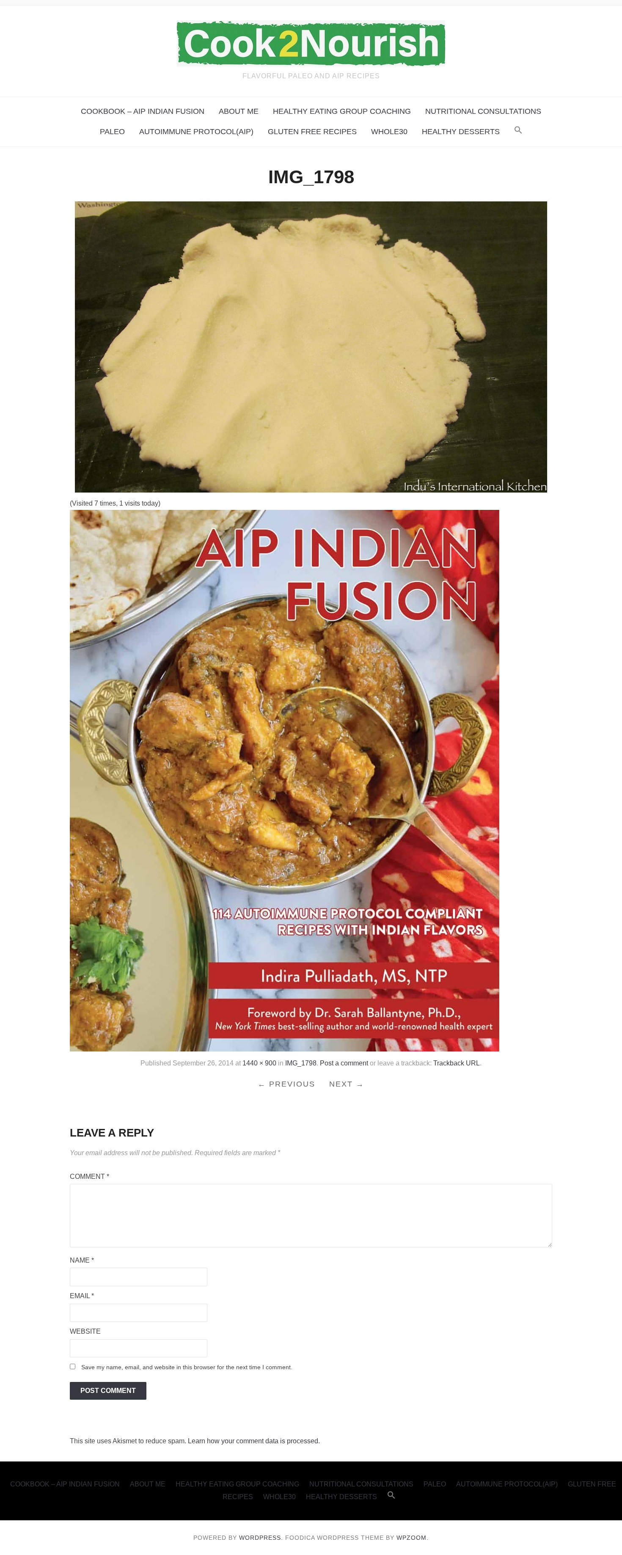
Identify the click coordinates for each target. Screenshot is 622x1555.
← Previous (286, 1084)
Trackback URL (456, 1063)
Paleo (112, 131)
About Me (239, 111)
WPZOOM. (412, 1537)
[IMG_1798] (311, 346)
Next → (346, 1084)
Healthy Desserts (461, 131)
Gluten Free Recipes (312, 131)
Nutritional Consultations (483, 111)
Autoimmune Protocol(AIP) (196, 131)
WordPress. (261, 1537)
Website (85, 1331)
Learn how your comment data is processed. (254, 1441)
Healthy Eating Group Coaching (342, 111)
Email (82, 1295)
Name (82, 1260)
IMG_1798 (301, 1063)
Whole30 (389, 131)
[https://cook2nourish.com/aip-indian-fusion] (284, 780)
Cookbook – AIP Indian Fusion (142, 111)
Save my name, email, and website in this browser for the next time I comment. (186, 1367)
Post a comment (344, 1063)
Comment (89, 1176)
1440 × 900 (259, 1063)
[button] (518, 131)
